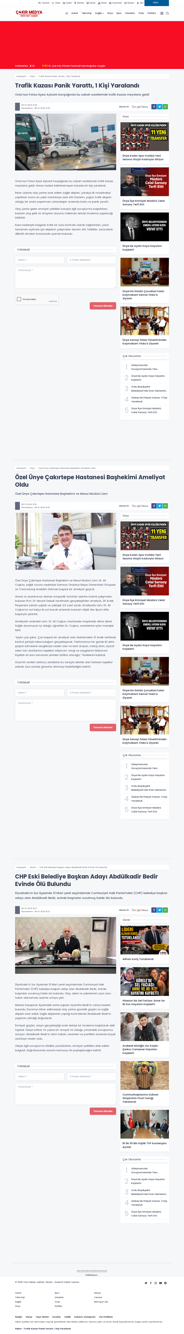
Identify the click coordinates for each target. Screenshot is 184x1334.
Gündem (130, 13)
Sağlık (98, 13)
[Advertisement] (92, 41)
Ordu (141, 13)
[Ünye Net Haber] (29, 13)
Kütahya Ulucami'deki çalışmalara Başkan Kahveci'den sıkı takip (83, 66)
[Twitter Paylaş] (159, 106)
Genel (74, 13)
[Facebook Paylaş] (154, 106)
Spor (119, 13)
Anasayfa (21, 76)
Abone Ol (124, 106)
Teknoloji (86, 13)
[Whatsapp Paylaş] (165, 106)
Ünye (110, 13)
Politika (151, 13)
